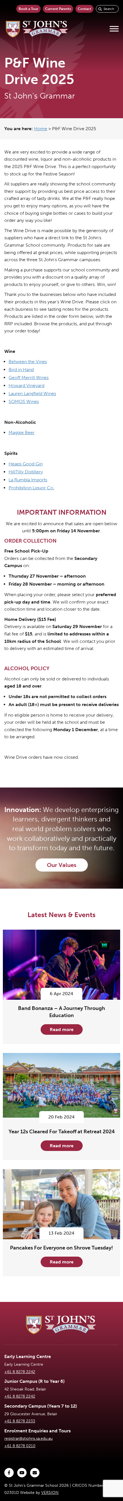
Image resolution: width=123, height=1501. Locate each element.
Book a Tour (28, 9)
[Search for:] (107, 9)
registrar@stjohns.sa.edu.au (28, 1438)
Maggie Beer (22, 432)
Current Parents (58, 9)
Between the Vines (28, 361)
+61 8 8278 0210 (19, 1445)
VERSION (50, 1492)
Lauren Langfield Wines (32, 393)
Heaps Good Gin (26, 464)
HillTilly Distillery (26, 472)
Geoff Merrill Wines (29, 377)
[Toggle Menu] (114, 29)
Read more (62, 1029)
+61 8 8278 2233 (19, 1421)
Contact (84, 9)
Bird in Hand (21, 369)
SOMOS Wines (24, 401)
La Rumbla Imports (28, 479)
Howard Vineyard (26, 385)
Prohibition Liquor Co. (31, 487)
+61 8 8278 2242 (19, 1371)
